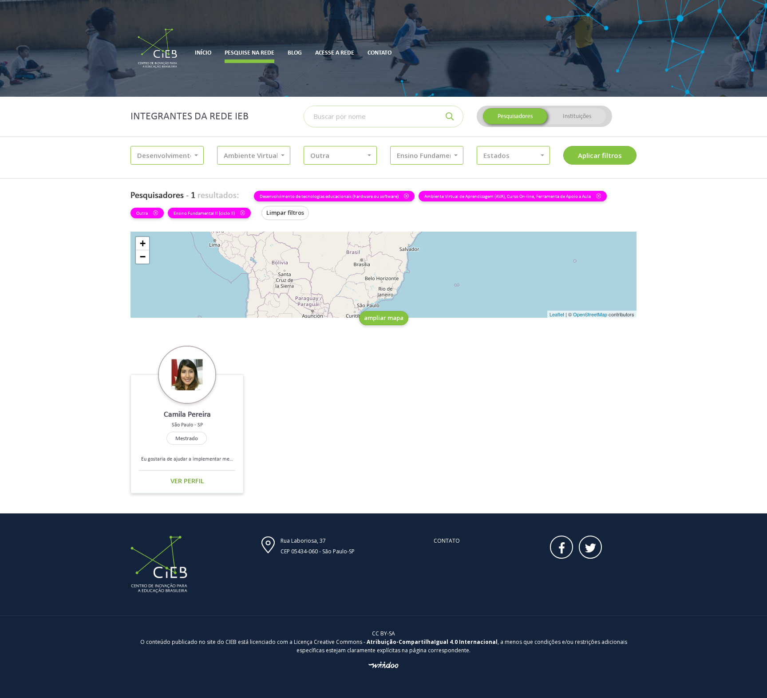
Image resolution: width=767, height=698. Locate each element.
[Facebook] (561, 547)
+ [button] (143, 243)
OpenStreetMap (590, 314)
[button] (167, 155)
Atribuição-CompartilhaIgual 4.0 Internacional (432, 642)
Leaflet (557, 314)
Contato (447, 540)
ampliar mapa (383, 318)
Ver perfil (187, 480)
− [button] (143, 256)
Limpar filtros (285, 213)
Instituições (577, 116)
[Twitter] (590, 547)
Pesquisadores (515, 116)
